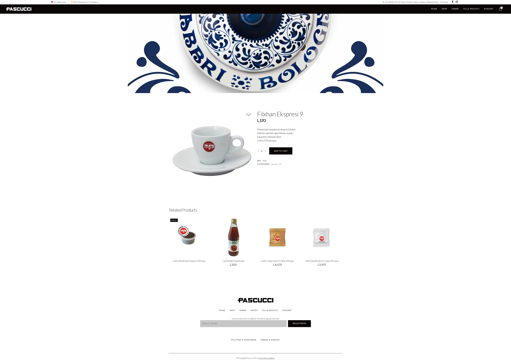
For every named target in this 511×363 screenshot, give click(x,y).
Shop (232, 310)
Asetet (254, 310)
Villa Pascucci (270, 310)
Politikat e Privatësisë (243, 340)
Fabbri (242, 310)
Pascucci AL (251, 358)
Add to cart (281, 151)
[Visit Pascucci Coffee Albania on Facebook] (453, 2)
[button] (248, 114)
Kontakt (287, 310)
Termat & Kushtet (270, 340)
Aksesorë (274, 164)
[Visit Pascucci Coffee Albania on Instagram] (457, 2)
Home (222, 310)
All (280, 164)
